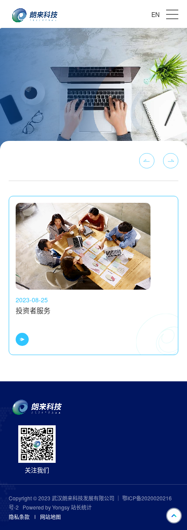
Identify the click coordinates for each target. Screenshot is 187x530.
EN (155, 14)
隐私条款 (19, 516)
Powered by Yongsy (46, 507)
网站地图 (50, 516)
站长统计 (81, 507)
